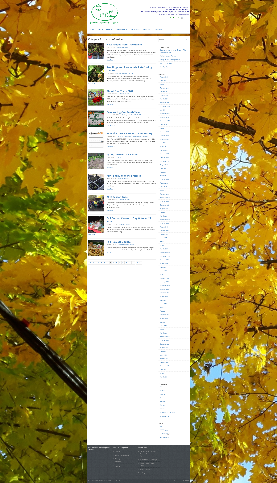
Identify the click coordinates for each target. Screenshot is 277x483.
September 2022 (165, 139)
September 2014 (165, 315)
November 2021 (165, 161)
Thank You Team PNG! (120, 91)
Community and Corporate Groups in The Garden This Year (148, 453)
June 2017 (163, 238)
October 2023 (164, 117)
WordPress (118, 480)
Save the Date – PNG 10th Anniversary (130, 133)
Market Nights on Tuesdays (168, 56)
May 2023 (163, 128)
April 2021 (163, 176)
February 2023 (164, 132)
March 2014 (163, 333)
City (161, 387)
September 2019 (165, 205)
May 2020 (163, 190)
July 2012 (163, 369)
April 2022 (163, 146)
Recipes (162, 409)
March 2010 (163, 377)
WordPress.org (164, 437)
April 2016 (163, 274)
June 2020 (163, 187)
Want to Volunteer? (166, 63)
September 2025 (165, 95)
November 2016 (165, 256)
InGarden (120, 47)
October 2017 (164, 231)
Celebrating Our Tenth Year (123, 112)
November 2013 (165, 337)
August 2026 (164, 77)
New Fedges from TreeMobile (124, 44)
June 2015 (163, 304)
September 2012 (165, 366)
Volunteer (135, 30)
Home (92, 30)
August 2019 (164, 209)
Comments (165, 433)
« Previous (92, 263)
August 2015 (164, 296)
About (100, 30)
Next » (139, 263)
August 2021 (164, 165)
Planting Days (164, 67)
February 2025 (164, 103)
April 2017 (163, 245)
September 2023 (165, 121)
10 (126, 263)
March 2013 (163, 359)
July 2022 (163, 143)
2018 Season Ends (117, 196)
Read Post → (111, 60)
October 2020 (164, 179)
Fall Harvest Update (119, 241)
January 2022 (164, 157)
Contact (147, 30)
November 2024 (165, 106)
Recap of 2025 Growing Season (170, 60)
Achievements (121, 30)
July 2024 (163, 110)
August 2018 (164, 227)
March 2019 (163, 216)
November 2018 (165, 220)
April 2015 (163, 311)
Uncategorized (164, 416)
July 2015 (163, 300)
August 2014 (164, 318)
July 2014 (163, 322)
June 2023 (163, 124)
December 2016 (165, 253)
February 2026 (164, 88)
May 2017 (163, 241)
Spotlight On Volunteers (138, 115)
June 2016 (163, 271)
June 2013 (163, 355)
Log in (162, 426)
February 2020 (164, 194)
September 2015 (165, 293)
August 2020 (164, 183)
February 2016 (164, 278)
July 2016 (163, 267)
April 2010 (163, 373)
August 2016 (164, 263)
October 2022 (164, 135)
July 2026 (163, 81)
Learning (158, 30)
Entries (164, 430)
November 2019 (165, 198)
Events (109, 30)
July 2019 (163, 212)
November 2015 (165, 285)
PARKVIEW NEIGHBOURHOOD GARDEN (99, 480)
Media (129, 115)
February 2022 (164, 154)
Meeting (131, 136)
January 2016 (164, 282)
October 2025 (164, 92)
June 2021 (163, 168)
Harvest (118, 73)
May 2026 (163, 84)
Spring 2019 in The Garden (122, 154)
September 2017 (165, 234)
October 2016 (164, 260)
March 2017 (163, 249)
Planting (125, 47)
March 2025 (163, 99)
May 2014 (163, 329)
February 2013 (164, 362)
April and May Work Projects (124, 175)
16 (133, 263)
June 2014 (163, 326)
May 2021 (163, 172)
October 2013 (164, 340)
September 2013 (165, 344)
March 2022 (163, 150)
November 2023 (165, 113)
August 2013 (164, 348)
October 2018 (164, 223)
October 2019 (164, 201)
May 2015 (163, 307)
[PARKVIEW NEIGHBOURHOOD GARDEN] (104, 13)
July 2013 (163, 351)
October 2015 (164, 289)
